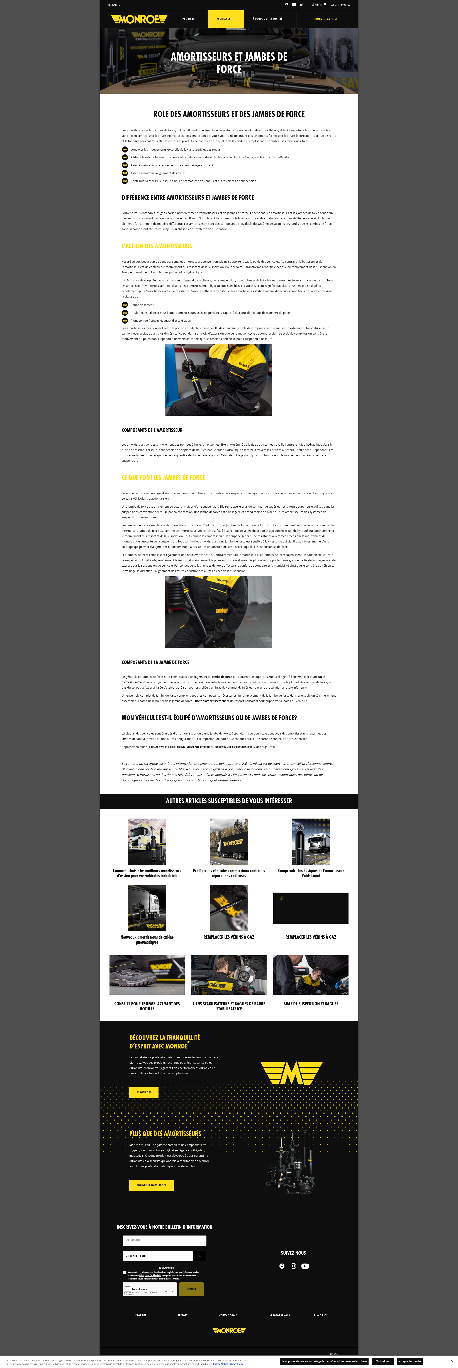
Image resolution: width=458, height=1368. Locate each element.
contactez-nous (338, 5)
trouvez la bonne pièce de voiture (193, 747)
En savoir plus (144, 1092)
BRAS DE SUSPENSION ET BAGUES (311, 1004)
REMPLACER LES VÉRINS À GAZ (229, 937)
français (112, 5)
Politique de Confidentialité (150, 1275)
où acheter (317, 5)
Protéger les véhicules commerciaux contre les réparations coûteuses (229, 873)
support (182, 1315)
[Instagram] (301, 5)
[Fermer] (452, 1361)
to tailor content (166, 1268)
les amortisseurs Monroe (163, 747)
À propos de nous (279, 1315)
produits (140, 1315)
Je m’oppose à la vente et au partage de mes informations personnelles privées (324, 1361)
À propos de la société (267, 19)
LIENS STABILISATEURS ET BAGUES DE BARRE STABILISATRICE (229, 1006)
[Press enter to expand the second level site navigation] (197, 19)
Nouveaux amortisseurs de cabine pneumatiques (147, 940)
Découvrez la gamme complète (151, 1185)
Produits (188, 19)
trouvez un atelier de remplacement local (235, 747)
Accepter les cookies (410, 1361)
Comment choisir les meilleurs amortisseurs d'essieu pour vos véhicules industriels (147, 873)
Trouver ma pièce (326, 19)
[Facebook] (286, 5)
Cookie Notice (220, 1364)
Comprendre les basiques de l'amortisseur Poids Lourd (311, 873)
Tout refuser (383, 1361)
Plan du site (321, 1315)
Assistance (223, 19)
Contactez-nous (228, 1315)
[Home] (139, 19)
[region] (229, 1361)
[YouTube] (294, 5)
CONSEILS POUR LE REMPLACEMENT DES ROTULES (147, 1006)
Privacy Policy (236, 1364)
